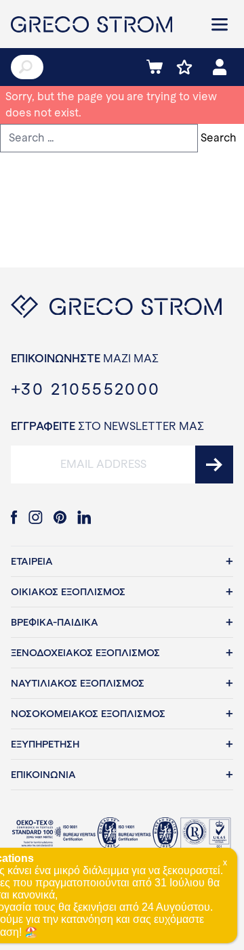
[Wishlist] (184, 67)
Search (219, 137)
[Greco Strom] (101, 24)
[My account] (219, 67)
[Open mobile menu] (219, 24)
